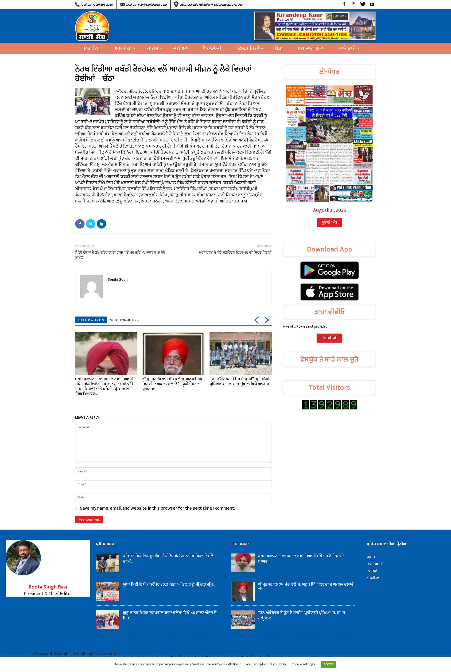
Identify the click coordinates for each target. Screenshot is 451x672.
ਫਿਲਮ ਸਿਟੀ (248, 48)
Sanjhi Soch (118, 279)
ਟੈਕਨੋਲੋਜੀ (211, 48)
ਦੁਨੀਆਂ (180, 48)
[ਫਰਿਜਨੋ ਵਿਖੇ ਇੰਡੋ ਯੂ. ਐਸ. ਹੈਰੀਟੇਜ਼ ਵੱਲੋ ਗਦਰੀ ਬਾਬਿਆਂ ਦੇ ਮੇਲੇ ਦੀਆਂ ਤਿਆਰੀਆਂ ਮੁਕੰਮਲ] (107, 563)
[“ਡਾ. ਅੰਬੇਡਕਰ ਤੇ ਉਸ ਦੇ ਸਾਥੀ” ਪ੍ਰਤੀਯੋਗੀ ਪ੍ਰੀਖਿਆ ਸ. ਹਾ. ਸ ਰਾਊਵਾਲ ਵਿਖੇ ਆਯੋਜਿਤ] (241, 353)
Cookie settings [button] (303, 664)
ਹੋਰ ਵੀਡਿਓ (329, 338)
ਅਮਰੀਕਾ (123, 48)
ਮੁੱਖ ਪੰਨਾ (92, 48)
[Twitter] (362, 4)
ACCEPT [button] (329, 664)
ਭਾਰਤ (152, 48)
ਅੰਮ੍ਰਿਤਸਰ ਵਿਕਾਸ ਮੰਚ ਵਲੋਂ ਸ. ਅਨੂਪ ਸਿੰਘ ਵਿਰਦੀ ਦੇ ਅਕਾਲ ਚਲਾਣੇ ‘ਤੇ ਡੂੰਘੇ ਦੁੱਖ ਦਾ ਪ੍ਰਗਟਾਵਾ (172, 384)
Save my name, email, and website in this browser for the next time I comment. (157, 508)
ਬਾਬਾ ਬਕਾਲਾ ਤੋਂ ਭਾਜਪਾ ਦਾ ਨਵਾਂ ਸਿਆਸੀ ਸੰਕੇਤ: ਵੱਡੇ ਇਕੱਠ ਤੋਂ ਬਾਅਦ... (301, 559)
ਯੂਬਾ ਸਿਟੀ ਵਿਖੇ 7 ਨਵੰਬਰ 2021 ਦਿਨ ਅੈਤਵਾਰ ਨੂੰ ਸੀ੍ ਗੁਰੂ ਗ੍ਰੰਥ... (169, 584)
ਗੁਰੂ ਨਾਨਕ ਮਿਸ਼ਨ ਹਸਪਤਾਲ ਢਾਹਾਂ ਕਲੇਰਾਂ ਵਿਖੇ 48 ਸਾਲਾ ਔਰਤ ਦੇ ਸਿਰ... (170, 615)
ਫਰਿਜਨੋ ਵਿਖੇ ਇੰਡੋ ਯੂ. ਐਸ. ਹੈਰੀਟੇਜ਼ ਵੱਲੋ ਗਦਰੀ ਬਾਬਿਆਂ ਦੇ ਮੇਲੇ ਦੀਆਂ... (168, 559)
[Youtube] (372, 4)
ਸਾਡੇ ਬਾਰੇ (347, 48)
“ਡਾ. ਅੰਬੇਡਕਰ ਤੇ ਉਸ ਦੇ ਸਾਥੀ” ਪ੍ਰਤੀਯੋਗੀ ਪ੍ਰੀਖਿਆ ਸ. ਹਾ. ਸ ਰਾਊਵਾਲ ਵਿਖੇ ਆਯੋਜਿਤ (241, 382)
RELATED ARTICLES (91, 320)
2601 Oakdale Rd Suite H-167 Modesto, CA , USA (211, 4)
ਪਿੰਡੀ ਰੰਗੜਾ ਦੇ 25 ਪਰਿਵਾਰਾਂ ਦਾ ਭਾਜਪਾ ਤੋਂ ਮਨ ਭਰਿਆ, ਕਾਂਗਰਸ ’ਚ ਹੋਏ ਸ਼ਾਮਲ (120, 255)
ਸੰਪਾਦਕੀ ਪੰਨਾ (310, 48)
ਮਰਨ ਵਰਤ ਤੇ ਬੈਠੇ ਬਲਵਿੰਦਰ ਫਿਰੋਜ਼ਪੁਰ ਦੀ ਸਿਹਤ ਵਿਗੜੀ (235, 252)
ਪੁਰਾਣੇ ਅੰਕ (329, 222)
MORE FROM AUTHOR (124, 320)
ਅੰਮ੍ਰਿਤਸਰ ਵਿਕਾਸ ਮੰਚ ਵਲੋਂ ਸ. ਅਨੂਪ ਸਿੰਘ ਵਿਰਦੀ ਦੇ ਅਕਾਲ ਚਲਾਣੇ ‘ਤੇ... (306, 587)
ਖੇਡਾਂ (279, 48)
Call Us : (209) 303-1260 (97, 4)
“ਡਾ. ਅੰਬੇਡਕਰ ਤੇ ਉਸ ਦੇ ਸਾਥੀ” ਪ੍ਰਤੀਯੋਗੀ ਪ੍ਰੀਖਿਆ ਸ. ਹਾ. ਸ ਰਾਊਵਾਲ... (301, 615)
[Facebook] (344, 4)
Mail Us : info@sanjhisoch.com (146, 4)
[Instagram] (353, 4)
